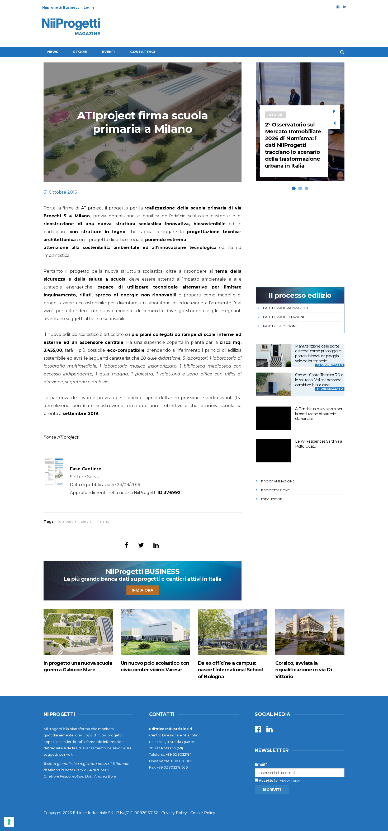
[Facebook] (338, 7)
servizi (86, 521)
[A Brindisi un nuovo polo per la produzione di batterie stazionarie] (273, 418)
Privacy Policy (289, 781)
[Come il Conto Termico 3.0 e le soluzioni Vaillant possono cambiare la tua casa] (273, 384)
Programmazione (278, 481)
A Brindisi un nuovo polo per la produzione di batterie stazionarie (318, 414)
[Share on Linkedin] (156, 545)
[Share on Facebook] (126, 545)
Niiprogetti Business (60, 7)
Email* (261, 764)
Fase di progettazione (284, 317)
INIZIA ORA (142, 590)
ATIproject (92, 208)
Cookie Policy (202, 812)
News (52, 52)
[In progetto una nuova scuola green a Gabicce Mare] (78, 632)
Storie (80, 52)
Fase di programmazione (286, 308)
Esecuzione (271, 499)
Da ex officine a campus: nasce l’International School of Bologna (230, 669)
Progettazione (275, 490)
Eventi (108, 52)
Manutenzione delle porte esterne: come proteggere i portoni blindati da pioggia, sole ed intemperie (318, 353)
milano (103, 521)
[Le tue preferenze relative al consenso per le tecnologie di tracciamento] (9, 822)
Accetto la (267, 781)
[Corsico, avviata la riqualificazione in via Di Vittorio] (310, 632)
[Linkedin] (344, 7)
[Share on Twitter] (140, 545)
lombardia (67, 521)
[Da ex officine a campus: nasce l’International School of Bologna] (232, 632)
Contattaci (142, 52)
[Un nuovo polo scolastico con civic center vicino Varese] (155, 632)
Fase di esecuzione (280, 326)
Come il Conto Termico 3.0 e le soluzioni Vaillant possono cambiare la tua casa (319, 380)
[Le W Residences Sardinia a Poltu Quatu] (273, 450)
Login (89, 7)
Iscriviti (272, 789)
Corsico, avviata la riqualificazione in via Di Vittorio (303, 669)
